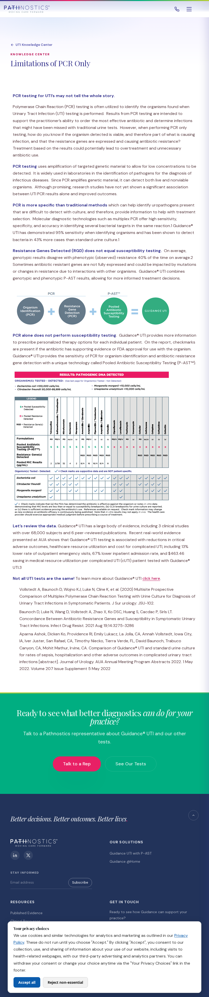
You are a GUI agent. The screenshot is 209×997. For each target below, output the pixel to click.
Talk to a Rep (77, 764)
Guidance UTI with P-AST (131, 853)
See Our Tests (130, 764)
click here (151, 578)
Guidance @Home (125, 861)
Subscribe (80, 882)
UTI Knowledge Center (34, 45)
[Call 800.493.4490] (176, 9)
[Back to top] (193, 815)
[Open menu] (189, 9)
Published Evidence (26, 913)
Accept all (26, 982)
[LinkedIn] (15, 855)
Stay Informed (24, 873)
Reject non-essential (65, 982)
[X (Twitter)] (28, 855)
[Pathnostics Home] (26, 9)
